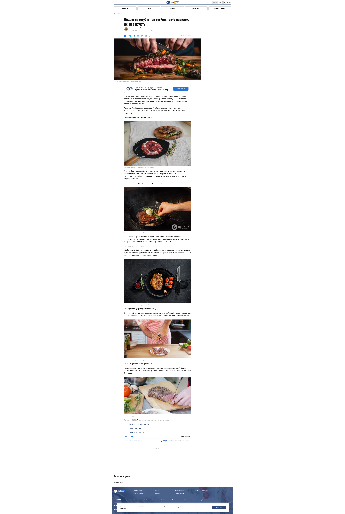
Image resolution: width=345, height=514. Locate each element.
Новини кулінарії (220, 8)
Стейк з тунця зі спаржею (139, 424)
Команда (156, 490)
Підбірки (174, 500)
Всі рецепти (118, 482)
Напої (149, 8)
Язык (220, 2)
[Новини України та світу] (164, 441)
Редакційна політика (135, 440)
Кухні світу (164, 500)
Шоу (115, 509)
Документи (157, 493)
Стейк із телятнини (136, 433)
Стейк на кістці (135, 428)
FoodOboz (171, 440)
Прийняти (219, 508)
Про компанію (138, 490)
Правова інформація (179, 490)
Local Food (196, 8)
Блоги (116, 505)
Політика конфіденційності (201, 490)
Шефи (172, 8)
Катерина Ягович (133, 28)
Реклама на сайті (138, 493)
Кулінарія (142, 28)
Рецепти (125, 8)
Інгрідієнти (185, 500)
